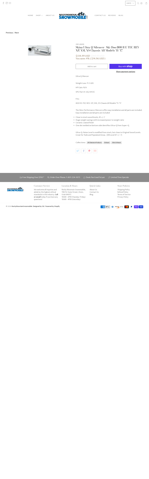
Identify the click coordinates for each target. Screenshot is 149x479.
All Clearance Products (95, 142)
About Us (50, 15)
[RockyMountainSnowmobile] (74, 15)
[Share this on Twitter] (78, 151)
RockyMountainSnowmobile (22, 206)
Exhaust (106, 142)
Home (30, 15)
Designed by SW (38, 206)
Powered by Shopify (52, 206)
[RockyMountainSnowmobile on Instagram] (7, 3)
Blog (121, 15)
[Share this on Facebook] (83, 151)
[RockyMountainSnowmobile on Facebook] (4, 3)
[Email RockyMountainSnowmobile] (10, 3)
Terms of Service (123, 194)
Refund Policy (122, 192)
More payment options (125, 72)
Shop (38, 15)
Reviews (112, 15)
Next (17, 33)
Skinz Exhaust (116, 142)
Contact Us (100, 15)
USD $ (129, 3)
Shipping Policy (123, 190)
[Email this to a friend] (95, 151)
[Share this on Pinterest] (89, 151)
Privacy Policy (122, 197)
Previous (9, 33)
